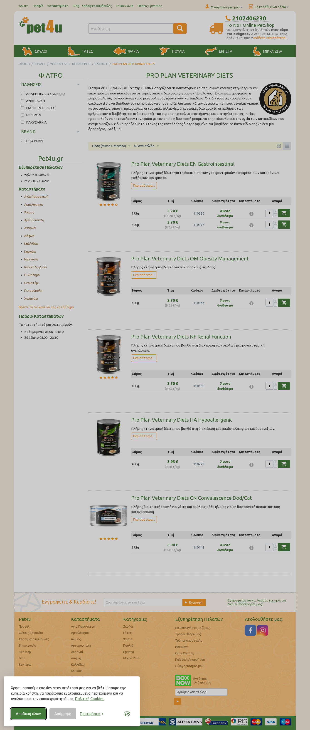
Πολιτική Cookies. (89, 699)
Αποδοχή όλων (28, 714)
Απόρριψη (62, 714)
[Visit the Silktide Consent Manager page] (127, 713)
